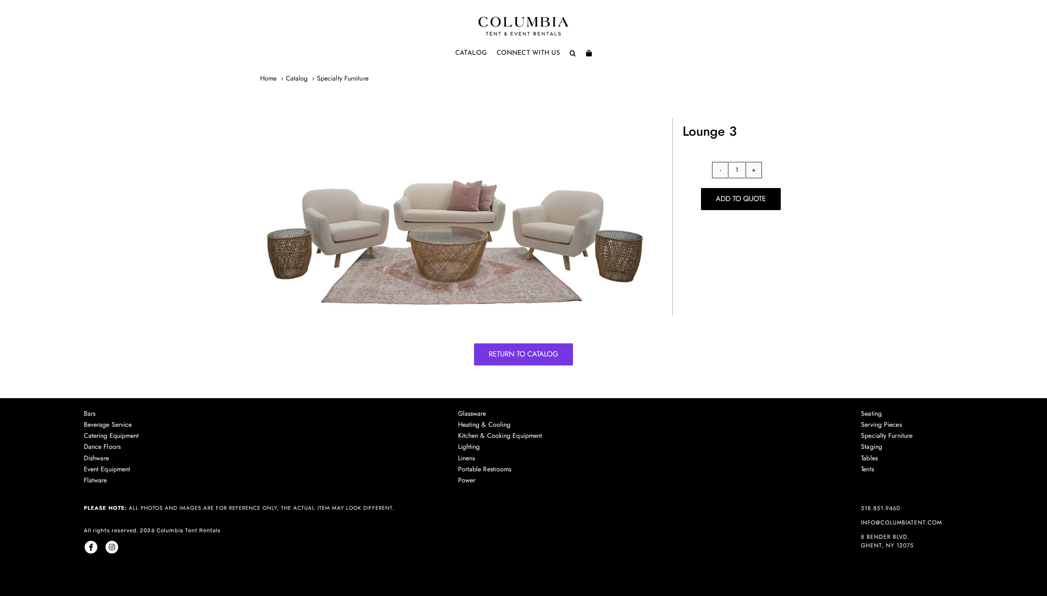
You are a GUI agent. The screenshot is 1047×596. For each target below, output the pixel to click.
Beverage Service (108, 424)
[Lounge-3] (451, 217)
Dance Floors (102, 446)
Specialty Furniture (886, 435)
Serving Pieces (881, 424)
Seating (871, 413)
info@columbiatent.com (901, 522)
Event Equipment (107, 469)
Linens (466, 458)
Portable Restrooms (485, 469)
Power (467, 480)
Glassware (472, 413)
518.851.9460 (880, 508)
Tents (867, 469)
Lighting (469, 446)
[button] (572, 53)
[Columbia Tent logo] (523, 19)
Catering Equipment (111, 435)
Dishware (96, 458)
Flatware (95, 480)
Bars (89, 413)
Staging (871, 446)
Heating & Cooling (484, 424)
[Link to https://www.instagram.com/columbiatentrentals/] (112, 547)
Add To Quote (741, 198)
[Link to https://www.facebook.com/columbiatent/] (91, 547)
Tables (869, 458)
